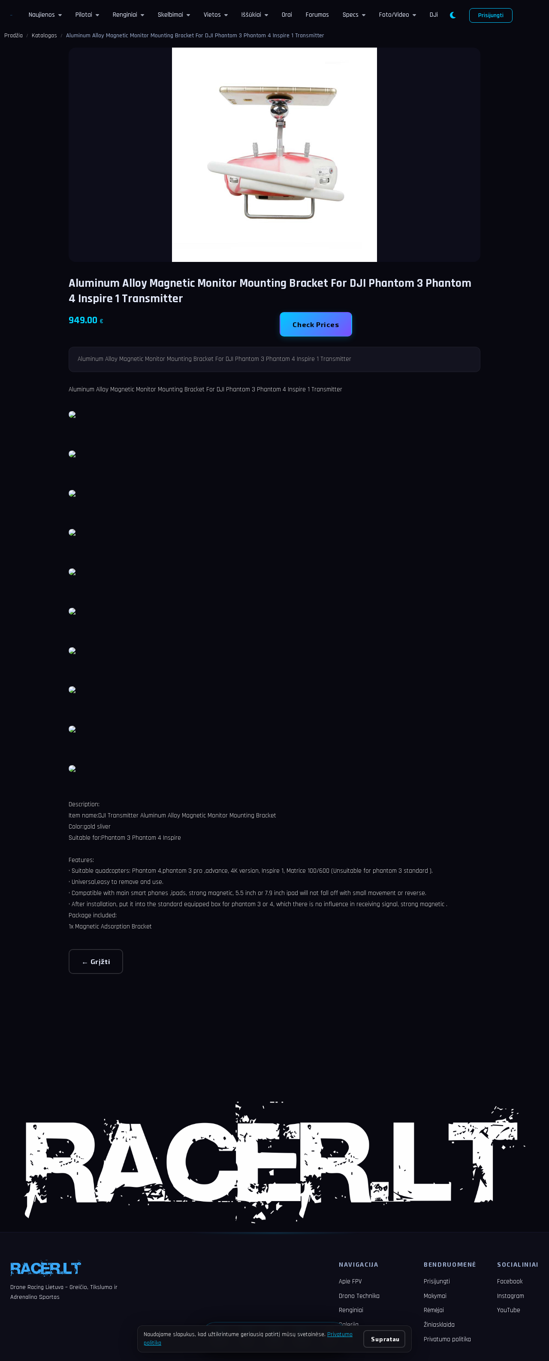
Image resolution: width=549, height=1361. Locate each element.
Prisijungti (491, 15)
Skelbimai (170, 15)
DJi (434, 15)
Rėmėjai (434, 1310)
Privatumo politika (447, 1339)
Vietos (212, 15)
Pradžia (13, 35)
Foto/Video (394, 15)
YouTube (508, 1310)
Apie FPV (350, 1281)
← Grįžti (95, 961)
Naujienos (42, 15)
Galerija (349, 1325)
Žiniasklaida (439, 1325)
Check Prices (316, 324)
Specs (351, 15)
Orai (287, 15)
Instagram (510, 1296)
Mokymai (435, 1296)
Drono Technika (359, 1296)
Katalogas (44, 35)
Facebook (509, 1281)
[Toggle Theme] (453, 15)
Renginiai (125, 15)
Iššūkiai (251, 15)
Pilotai (83, 15)
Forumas (317, 15)
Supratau (385, 1339)
